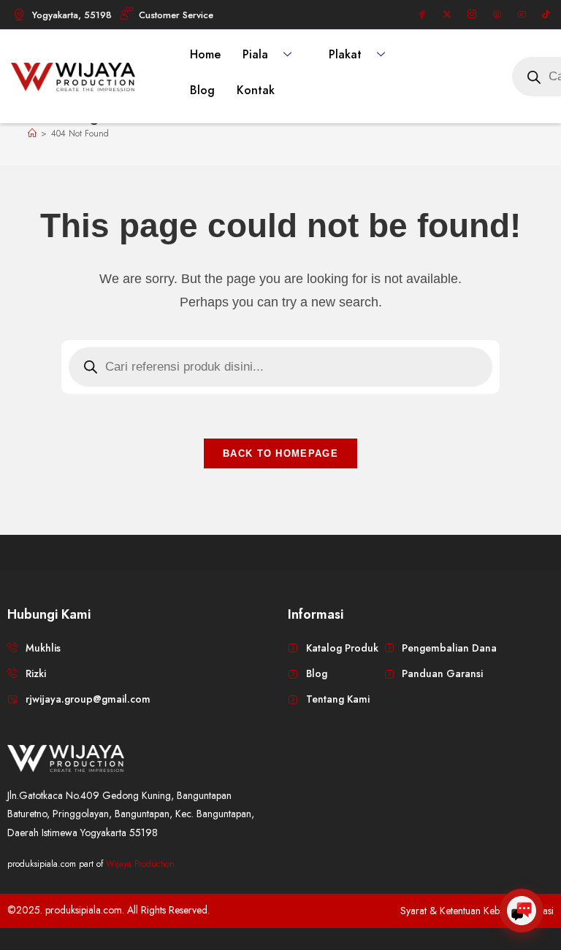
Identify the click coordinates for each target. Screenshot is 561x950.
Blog (202, 90)
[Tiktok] (546, 15)
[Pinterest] (497, 15)
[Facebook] (422, 15)
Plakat (345, 54)
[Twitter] (447, 15)
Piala (255, 54)
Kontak (256, 90)
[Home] (32, 133)
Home (205, 54)
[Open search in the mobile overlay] (280, 367)
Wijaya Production (140, 863)
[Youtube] (522, 15)
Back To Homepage (280, 453)
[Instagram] (472, 15)
